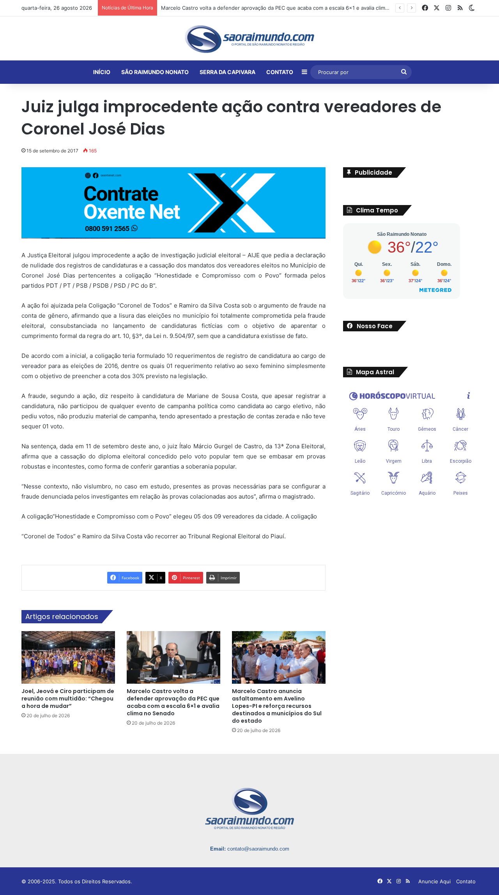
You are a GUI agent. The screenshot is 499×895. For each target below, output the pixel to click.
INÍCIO (101, 72)
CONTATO (279, 72)
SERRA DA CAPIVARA (227, 72)
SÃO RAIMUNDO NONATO (155, 72)
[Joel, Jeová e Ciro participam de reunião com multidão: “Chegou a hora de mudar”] (68, 657)
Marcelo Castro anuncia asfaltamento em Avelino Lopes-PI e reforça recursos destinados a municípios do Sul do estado (277, 706)
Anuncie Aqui (434, 881)
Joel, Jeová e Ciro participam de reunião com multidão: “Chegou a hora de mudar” (67, 698)
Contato (466, 881)
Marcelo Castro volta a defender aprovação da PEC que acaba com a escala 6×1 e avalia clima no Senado (173, 702)
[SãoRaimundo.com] (249, 39)
